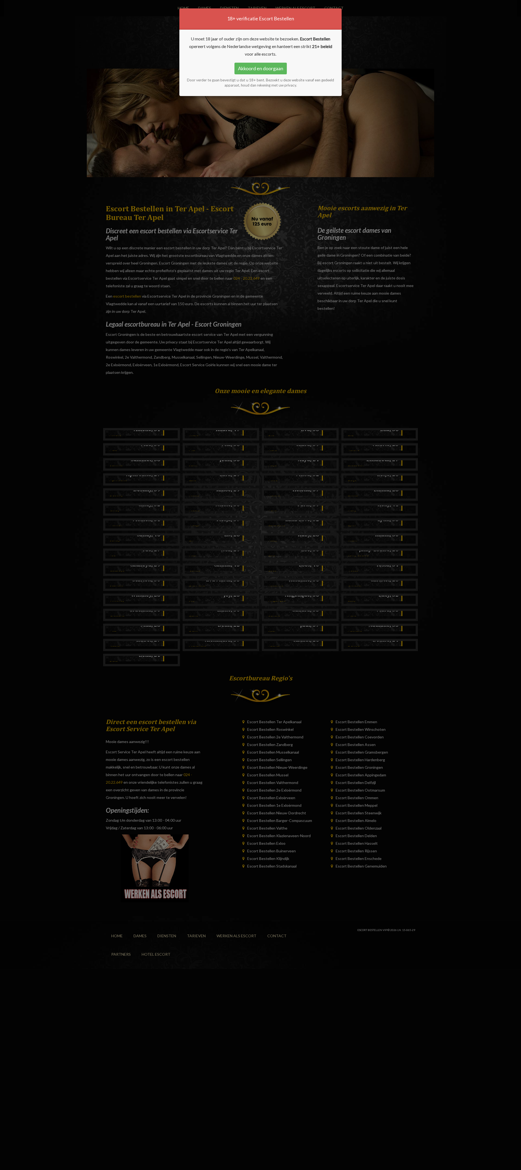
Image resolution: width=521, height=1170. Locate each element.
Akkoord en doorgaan (260, 68)
